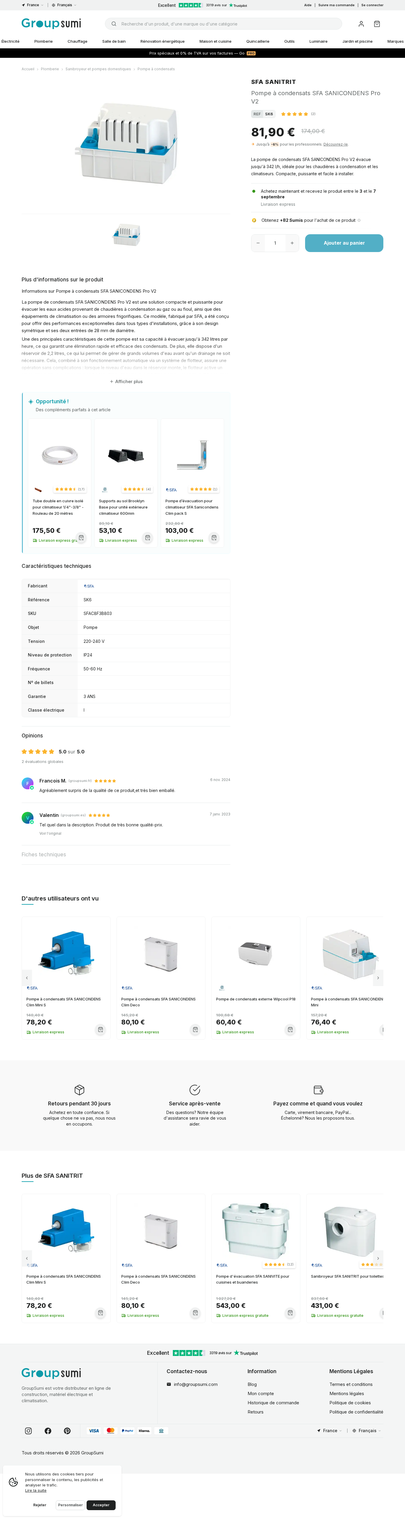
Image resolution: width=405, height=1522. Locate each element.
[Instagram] (28, 1431)
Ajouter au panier (344, 243)
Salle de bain (114, 41)
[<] (27, 978)
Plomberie (43, 41)
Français (64, 5)
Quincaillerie (258, 41)
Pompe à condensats (156, 69)
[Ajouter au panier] (81, 537)
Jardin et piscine (357, 41)
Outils (289, 41)
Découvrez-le (335, 144)
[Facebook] (48, 1431)
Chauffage (77, 41)
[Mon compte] (361, 23)
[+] (292, 243)
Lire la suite (36, 1490)
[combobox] (223, 23)
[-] (258, 243)
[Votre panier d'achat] (377, 23)
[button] (298, 114)
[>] (378, 978)
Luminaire (319, 41)
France (33, 5)
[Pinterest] (67, 1431)
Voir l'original (50, 833)
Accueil (28, 69)
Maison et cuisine (216, 41)
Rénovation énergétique (163, 41)
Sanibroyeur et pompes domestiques (98, 69)
